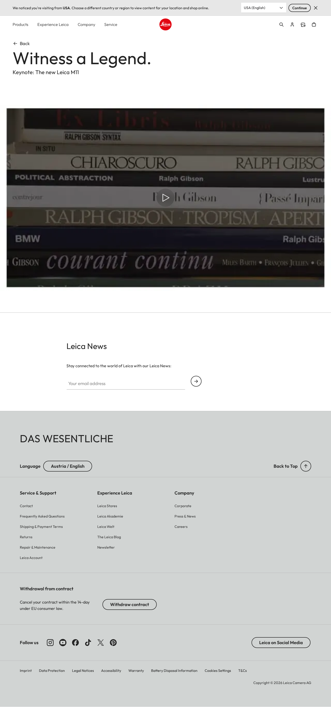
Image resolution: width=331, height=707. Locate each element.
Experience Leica (53, 24)
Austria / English (67, 466)
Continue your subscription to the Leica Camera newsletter (196, 381)
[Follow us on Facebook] (75, 642)
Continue (299, 8)
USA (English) (254, 7)
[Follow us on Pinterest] (113, 642)
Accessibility (111, 670)
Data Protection (52, 670)
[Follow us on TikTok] (88, 642)
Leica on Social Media (281, 642)
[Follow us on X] (100, 642)
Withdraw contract (129, 604)
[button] (305, 466)
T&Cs (242, 670)
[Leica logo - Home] (165, 24)
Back (25, 43)
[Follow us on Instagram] (50, 642)
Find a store (303, 24)
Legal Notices (83, 670)
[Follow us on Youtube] (62, 642)
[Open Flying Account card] (292, 24)
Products (20, 24)
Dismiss (315, 8)
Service (110, 24)
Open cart (313, 24)
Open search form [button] (281, 24)
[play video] (165, 198)
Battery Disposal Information (174, 670)
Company (86, 24)
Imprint (26, 670)
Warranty (136, 670)
